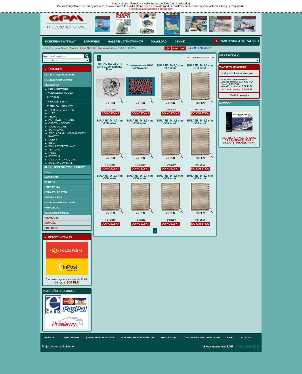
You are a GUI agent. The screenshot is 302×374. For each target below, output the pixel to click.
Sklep (82, 48)
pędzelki (54, 156)
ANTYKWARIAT (53, 197)
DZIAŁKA (54, 97)
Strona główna (68, 48)
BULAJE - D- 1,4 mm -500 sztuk (140, 177)
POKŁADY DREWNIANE (61, 146)
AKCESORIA (93, 48)
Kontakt (247, 337)
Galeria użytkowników (137, 337)
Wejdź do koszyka (239, 95)
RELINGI (53, 116)
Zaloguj (253, 41)
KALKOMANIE (56, 130)
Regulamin (168, 337)
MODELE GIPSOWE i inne (59, 202)
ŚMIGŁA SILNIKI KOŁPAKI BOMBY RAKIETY (67, 135)
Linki (230, 337)
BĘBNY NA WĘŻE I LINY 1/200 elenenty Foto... (109, 67)
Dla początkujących (59, 74)
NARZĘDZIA (51, 177)
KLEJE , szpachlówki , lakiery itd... (64, 169)
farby (52, 153)
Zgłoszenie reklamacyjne (201, 337)
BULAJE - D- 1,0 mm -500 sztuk (110, 177)
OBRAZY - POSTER (55, 192)
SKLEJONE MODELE (56, 212)
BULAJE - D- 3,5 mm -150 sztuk (200, 67)
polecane (51, 228)
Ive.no (70, 346)
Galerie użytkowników (125, 41)
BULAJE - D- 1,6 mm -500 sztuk (170, 177)
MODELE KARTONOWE (58, 79)
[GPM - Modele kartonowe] (67, 28)
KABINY (52, 139)
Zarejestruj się (232, 41)
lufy (51, 113)
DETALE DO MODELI (61, 92)
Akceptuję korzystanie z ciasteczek (151, 8)
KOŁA (51, 143)
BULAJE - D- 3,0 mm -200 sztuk (110, 122)
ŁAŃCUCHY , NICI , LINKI (62, 159)
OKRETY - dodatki (59, 123)
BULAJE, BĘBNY (59, 101)
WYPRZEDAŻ (52, 207)
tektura (54, 149)
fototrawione (109, 48)
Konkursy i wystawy (60, 41)
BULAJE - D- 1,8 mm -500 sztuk (170, 122)
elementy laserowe (61, 110)
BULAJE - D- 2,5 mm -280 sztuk (140, 122)
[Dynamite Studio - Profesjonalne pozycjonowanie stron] (247, 346)
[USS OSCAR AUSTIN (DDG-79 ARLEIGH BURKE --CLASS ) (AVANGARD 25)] (239, 130)
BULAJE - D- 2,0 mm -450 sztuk (200, 177)
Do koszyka (110, 113)
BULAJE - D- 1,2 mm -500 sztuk (200, 122)
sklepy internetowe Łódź (218, 346)
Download (159, 41)
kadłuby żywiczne (60, 163)
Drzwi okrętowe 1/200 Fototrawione (139, 67)
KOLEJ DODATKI (57, 126)
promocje (51, 217)
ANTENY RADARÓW (61, 106)
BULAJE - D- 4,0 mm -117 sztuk (170, 67)
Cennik (180, 41)
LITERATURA (52, 187)
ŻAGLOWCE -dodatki (61, 120)
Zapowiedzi (92, 41)
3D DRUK (49, 182)
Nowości (50, 223)
